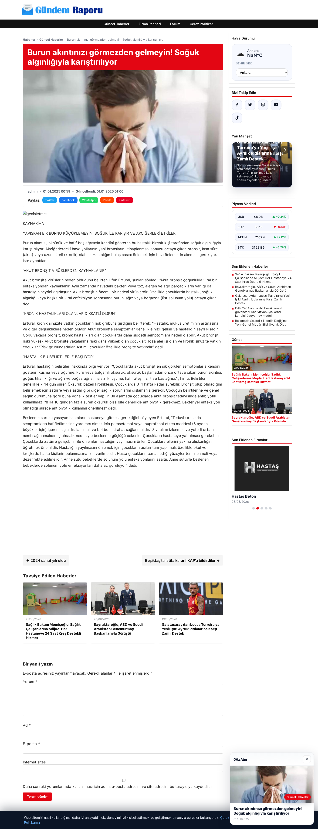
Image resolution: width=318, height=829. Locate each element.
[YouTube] (276, 105)
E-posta (31, 743)
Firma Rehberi (150, 24)
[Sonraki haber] (284, 150)
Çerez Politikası (202, 24)
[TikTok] (237, 118)
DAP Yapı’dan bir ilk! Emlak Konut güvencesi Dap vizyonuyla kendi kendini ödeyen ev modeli (258, 311)
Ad (27, 725)
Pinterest (124, 200)
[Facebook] (237, 105)
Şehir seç (244, 63)
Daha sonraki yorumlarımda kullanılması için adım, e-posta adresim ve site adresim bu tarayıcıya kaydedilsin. (118, 786)
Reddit (107, 200)
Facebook (68, 200)
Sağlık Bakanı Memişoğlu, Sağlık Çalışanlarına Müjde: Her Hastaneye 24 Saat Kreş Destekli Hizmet (263, 277)
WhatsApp (88, 200)
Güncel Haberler (116, 24)
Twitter (49, 200)
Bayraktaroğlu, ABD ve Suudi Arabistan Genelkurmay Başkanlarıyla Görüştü (263, 288)
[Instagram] (263, 105)
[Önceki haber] (275, 150)
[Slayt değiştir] (253, 508)
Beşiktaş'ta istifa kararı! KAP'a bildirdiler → (182, 560)
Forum (175, 24)
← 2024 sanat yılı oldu (46, 560)
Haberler (29, 39)
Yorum (30, 681)
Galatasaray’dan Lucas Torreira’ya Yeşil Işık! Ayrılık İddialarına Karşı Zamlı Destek (262, 299)
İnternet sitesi (35, 762)
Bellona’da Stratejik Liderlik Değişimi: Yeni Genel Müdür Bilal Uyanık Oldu (261, 322)
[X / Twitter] (250, 105)
